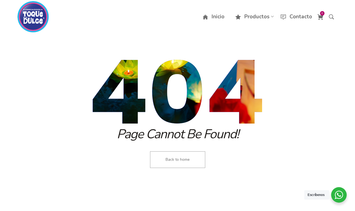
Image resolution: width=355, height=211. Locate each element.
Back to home (178, 159)
